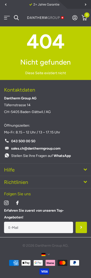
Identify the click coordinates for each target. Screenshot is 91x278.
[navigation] (5, 5)
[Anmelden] (74, 18)
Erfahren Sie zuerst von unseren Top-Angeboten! (34, 213)
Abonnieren (81, 227)
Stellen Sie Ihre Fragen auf (41, 156)
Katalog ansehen (7, 18)
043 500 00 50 (23, 141)
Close (45, 170)
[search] (16, 17)
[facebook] (17, 203)
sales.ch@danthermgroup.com (35, 148)
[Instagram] (6, 203)
